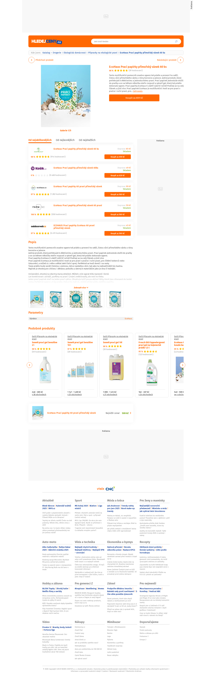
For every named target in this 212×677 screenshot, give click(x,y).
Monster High (112, 630)
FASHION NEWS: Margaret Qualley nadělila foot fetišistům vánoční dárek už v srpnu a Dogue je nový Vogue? (89, 595)
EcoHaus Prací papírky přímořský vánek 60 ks (138, 66)
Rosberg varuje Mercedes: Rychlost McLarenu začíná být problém (55, 560)
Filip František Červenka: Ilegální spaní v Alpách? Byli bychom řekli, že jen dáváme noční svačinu (57, 610)
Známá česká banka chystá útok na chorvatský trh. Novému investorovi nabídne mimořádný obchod (120, 564)
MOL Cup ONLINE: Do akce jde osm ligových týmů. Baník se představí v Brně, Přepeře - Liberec (88, 522)
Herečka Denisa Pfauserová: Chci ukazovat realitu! (54, 635)
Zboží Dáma (79, 636)
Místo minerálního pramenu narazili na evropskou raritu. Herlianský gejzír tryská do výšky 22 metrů (57, 598)
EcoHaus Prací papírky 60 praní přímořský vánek (78, 186)
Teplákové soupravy (114, 646)
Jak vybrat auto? (81, 658)
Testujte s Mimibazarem (116, 627)
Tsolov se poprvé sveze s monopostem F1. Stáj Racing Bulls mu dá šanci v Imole (56, 567)
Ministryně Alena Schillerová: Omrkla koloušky (56, 640)
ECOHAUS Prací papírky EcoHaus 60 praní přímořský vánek (74, 227)
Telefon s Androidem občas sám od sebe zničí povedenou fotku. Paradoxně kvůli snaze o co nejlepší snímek (90, 559)
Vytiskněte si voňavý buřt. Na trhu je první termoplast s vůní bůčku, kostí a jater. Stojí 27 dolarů (89, 574)
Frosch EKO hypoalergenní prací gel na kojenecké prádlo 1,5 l (152, 345)
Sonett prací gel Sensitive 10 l (80, 344)
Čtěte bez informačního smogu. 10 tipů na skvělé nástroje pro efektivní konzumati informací (89, 566)
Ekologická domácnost (75, 52)
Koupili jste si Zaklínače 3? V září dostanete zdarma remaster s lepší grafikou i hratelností (153, 607)
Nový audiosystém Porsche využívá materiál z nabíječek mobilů (55, 555)
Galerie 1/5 (65, 130)
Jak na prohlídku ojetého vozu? (86, 642)
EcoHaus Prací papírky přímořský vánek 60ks (76, 167)
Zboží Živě (79, 630)
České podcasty (146, 630)
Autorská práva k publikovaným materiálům (110, 669)
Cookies (105, 671)
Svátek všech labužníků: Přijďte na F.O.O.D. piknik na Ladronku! (153, 573)
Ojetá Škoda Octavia (82, 655)
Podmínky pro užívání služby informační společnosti (148, 669)
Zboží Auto (79, 652)
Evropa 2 (143, 639)
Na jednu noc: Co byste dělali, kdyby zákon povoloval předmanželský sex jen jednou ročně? (56, 530)
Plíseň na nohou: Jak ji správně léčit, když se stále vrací (121, 610)
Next (182, 365)
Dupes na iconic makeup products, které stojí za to (88, 601)
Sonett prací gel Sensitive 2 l (44, 344)
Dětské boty (111, 649)
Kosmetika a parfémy (115, 642)
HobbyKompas (80, 646)
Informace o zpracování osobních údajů (86, 671)
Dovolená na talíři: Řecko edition (87, 606)
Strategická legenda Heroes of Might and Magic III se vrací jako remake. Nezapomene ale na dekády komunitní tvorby (154, 599)
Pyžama (110, 639)
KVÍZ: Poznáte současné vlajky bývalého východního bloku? (57, 604)
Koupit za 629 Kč (118, 175)
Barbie (109, 633)
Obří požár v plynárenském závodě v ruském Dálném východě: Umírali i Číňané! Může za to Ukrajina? (56, 515)
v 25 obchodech (75, 394)
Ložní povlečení (113, 652)
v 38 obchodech (39, 394)
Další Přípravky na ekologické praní (44, 337)
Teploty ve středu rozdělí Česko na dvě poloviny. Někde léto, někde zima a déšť (57, 522)
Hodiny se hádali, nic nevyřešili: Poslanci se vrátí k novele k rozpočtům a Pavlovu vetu (121, 517)
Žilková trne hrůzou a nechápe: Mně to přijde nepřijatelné (121, 524)
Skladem (127, 151)
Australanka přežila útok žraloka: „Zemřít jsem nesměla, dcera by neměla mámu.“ (152, 525)
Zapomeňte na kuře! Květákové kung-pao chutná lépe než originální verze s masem (154, 566)
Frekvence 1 (144, 636)
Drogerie (57, 52)
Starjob (142, 627)
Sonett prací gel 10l (112, 342)
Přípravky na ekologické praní (102, 52)
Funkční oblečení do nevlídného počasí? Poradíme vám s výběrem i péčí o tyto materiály (155, 517)
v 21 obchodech (110, 394)
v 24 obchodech (146, 394)
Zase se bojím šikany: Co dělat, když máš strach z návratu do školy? (153, 614)
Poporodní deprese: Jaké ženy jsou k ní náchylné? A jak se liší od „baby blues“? (122, 605)
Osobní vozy (79, 633)
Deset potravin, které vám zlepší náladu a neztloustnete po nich (119, 599)
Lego (109, 636)
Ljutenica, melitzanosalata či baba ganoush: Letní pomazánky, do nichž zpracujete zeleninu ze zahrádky (153, 559)
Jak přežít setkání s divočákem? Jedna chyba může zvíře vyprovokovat (121, 529)
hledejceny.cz (80, 627)
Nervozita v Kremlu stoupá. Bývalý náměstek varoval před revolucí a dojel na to (122, 556)
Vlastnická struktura (133, 671)
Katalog (46, 52)
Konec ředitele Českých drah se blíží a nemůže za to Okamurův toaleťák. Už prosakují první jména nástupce (122, 571)
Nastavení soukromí (117, 671)
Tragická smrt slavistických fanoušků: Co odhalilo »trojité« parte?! (89, 529)
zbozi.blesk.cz (80, 639)
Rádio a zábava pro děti (149, 633)
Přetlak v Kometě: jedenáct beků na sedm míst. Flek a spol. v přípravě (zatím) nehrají (88, 515)
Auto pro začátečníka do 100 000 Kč (88, 649)
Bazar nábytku (112, 655)
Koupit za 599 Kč (118, 194)
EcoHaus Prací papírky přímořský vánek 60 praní (78, 205)
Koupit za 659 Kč (134, 97)
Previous (29, 365)
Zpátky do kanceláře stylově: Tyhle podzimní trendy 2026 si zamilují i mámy (153, 533)
